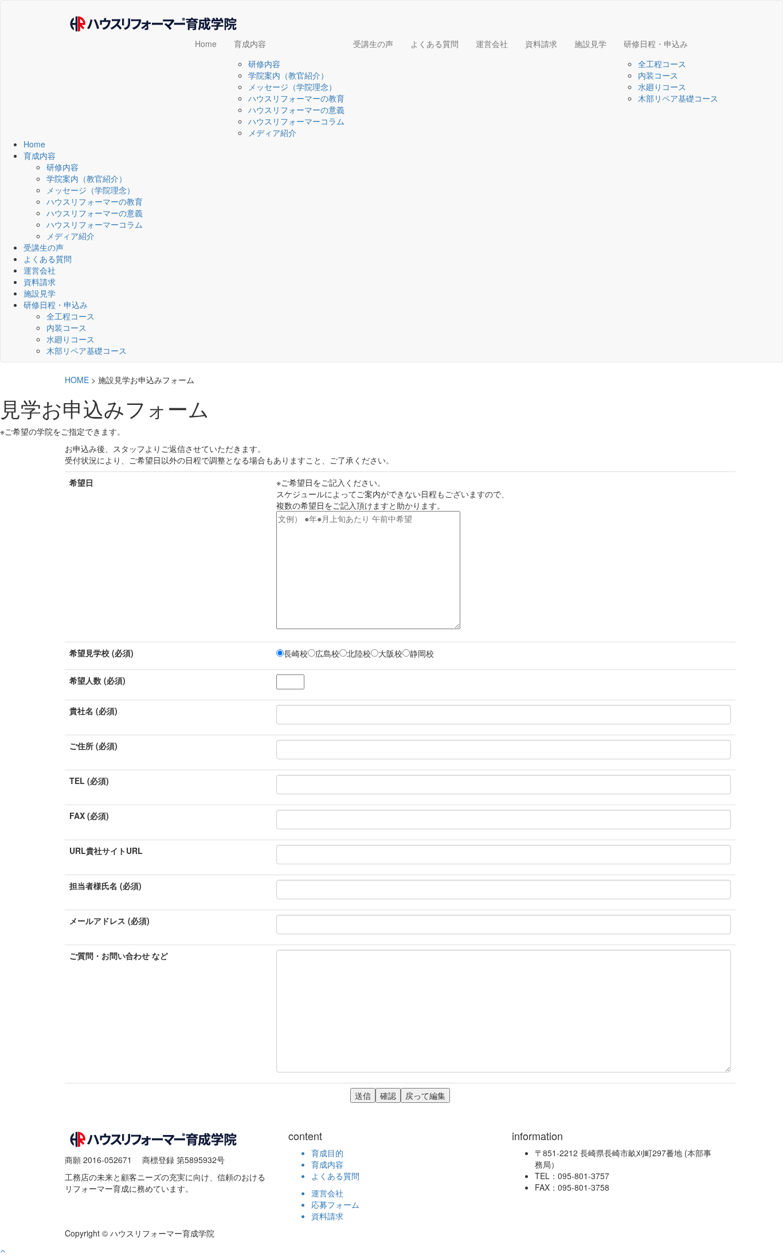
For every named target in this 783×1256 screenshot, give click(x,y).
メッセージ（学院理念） (292, 86)
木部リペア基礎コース (678, 98)
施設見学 (590, 43)
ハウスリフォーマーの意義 (296, 109)
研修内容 (264, 63)
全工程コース (662, 63)
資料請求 (541, 43)
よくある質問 (434, 43)
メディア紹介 (272, 132)
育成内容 (250, 43)
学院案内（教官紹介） (288, 75)
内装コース (658, 75)
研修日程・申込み (656, 43)
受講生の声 (373, 43)
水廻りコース (662, 86)
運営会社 (492, 43)
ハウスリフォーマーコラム (296, 121)
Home (206, 43)
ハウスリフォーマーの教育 (296, 98)
